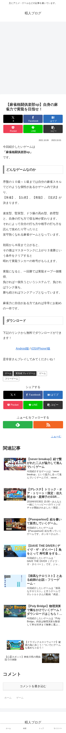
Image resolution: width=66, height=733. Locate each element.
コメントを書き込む (33, 686)
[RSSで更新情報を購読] (48, 424)
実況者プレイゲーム (25, 373)
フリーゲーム (11, 378)
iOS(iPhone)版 (40, 348)
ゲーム (8, 373)
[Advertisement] (33, 59)
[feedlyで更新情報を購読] (18, 424)
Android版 (22, 348)
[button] (53, 129)
